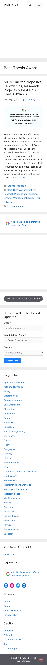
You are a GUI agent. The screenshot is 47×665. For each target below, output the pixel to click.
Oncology (8, 507)
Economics (9, 422)
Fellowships (9, 635)
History (7, 458)
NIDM (31, 198)
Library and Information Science (20, 471)
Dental (7, 418)
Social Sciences (11, 529)
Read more (19, 177)
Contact (8, 606)
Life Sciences (10, 476)
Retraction (9, 630)
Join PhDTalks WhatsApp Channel (23, 298)
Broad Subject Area (14, 335)
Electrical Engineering (14, 431)
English (7, 440)
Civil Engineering (12, 404)
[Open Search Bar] (29, 4)
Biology (7, 391)
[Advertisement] (23, 34)
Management (10, 480)
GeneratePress (23, 661)
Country (8, 347)
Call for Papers (11, 648)
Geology (8, 453)
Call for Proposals (16, 186)
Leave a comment (16, 206)
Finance (8, 445)
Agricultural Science (14, 382)
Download (9, 554)
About (7, 601)
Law (6, 467)
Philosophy (9, 520)
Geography (9, 449)
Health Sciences (12, 462)
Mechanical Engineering (16, 489)
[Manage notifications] (41, 660)
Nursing (8, 502)
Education (9, 427)
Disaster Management (15, 198)
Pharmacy (9, 511)
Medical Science (12, 494)
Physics (7, 525)
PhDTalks (11, 5)
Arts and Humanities (14, 387)
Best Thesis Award (17, 190)
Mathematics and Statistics (17, 485)
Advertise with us (12, 610)
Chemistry (9, 409)
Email (6, 323)
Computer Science (13, 400)
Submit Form (12, 360)
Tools (6, 644)
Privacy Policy (11, 615)
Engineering (10, 436)
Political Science (12, 516)
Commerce (9, 413)
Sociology (8, 534)
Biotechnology (11, 396)
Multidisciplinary (12, 498)
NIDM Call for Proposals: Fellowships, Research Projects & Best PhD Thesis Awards (23, 88)
